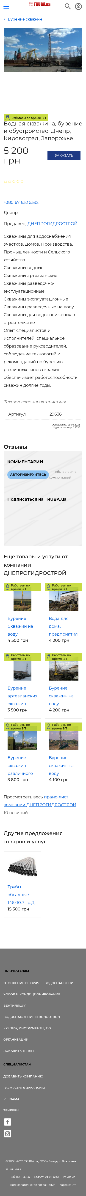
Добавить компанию (23, 1076)
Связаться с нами (46, 1177)
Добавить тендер (19, 1051)
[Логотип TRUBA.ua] (39, 4)
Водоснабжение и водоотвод (31, 1017)
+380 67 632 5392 (21, 202)
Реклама (11, 1099)
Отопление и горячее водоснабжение (39, 983)
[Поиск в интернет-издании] (68, 6)
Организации (15, 1039)
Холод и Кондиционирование (31, 994)
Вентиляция (15, 1005)
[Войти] (78, 6)
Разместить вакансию (24, 1087)
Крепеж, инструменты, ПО (27, 1028)
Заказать (64, 155)
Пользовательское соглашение (32, 1185)
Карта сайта (67, 1185)
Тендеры (11, 1110)
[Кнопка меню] (6, 7)
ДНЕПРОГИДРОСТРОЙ (53, 223)
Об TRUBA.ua (20, 1177)
